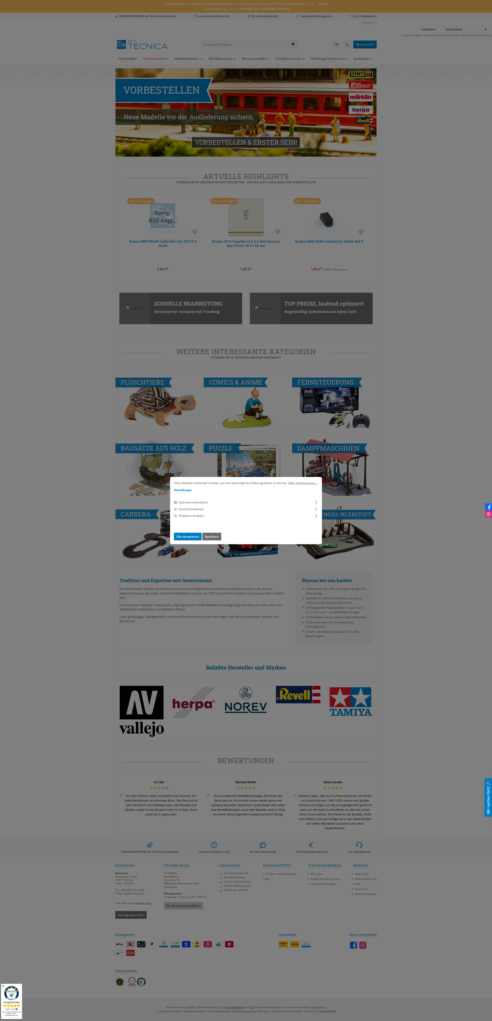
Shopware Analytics (191, 516)
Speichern (212, 536)
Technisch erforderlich (193, 502)
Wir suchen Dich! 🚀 (488, 797)
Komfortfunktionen (191, 509)
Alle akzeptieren (187, 536)
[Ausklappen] (316, 501)
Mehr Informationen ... (303, 483)
